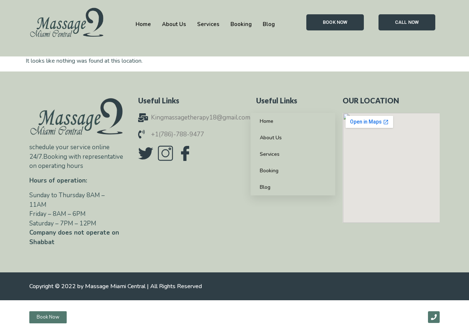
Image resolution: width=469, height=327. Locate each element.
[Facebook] (185, 153)
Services (270, 154)
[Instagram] (165, 153)
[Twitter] (145, 153)
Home (266, 121)
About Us (271, 137)
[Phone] (434, 317)
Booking (269, 170)
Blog (265, 187)
